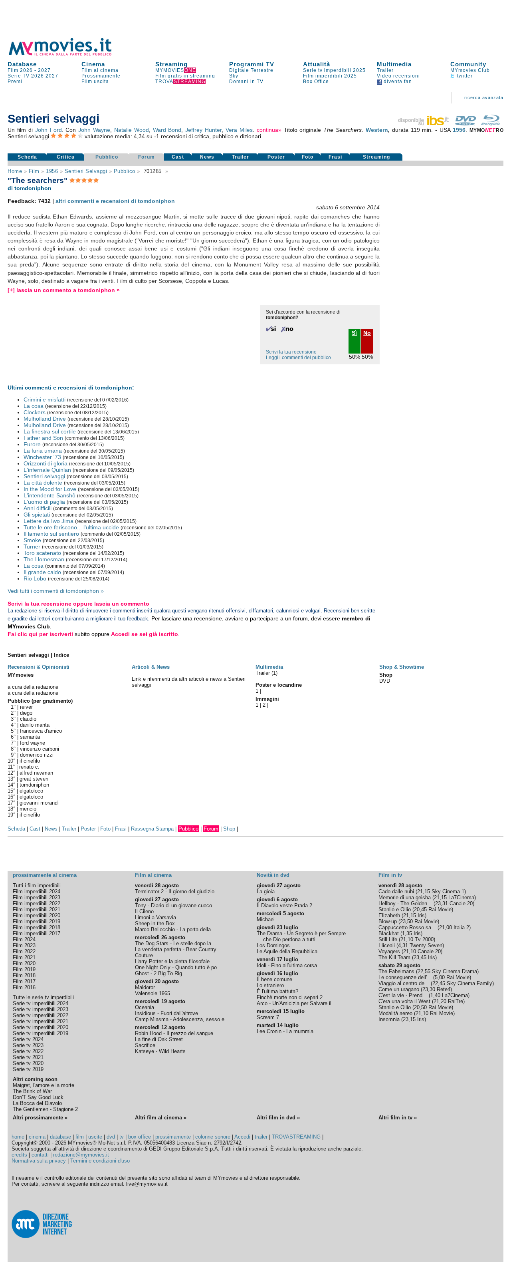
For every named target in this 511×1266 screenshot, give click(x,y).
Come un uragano (398, 989)
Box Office (316, 81)
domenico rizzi (36, 755)
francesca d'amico (41, 731)
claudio (28, 719)
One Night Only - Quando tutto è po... (178, 967)
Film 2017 (24, 981)
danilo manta (35, 725)
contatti (40, 1155)
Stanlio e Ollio (394, 909)
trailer (261, 1137)
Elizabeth (389, 915)
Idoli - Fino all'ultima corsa (287, 965)
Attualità (316, 64)
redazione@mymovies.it (81, 1155)
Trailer (385, 70)
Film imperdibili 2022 (36, 903)
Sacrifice (145, 1045)
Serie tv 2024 (28, 1039)
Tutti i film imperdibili (37, 885)
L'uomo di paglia (44, 502)
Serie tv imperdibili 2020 (40, 1027)
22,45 (438, 983)
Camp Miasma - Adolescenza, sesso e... (182, 1019)
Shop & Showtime (401, 667)
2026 (37, 76)
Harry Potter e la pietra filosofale (172, 961)
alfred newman (36, 773)
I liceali (386, 945)
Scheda (27, 157)
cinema (37, 1137)
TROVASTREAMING (296, 1137)
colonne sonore (212, 1137)
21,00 (445, 927)
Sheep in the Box (155, 923)
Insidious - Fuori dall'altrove (166, 1013)
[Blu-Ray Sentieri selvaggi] (490, 123)
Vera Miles (239, 130)
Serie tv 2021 (28, 1057)
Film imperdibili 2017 (36, 933)
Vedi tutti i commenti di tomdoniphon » (56, 591)
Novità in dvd (273, 875)
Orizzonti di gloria (45, 463)
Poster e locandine (279, 685)
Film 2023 (24, 945)
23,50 (406, 921)
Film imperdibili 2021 (36, 909)
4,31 (403, 945)
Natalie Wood (131, 130)
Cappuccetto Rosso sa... (407, 927)
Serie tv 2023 (28, 1045)
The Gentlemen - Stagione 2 (45, 1109)
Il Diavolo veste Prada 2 (284, 905)
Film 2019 (24, 969)
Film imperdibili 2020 (36, 915)
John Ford (48, 130)
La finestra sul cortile (50, 431)
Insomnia (389, 1019)
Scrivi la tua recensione (291, 352)
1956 (459, 130)
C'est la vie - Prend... (402, 995)
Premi (15, 81)
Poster (276, 157)
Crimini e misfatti (44, 399)
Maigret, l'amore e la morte (43, 1085)
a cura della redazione (33, 687)
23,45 (420, 957)
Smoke (32, 540)
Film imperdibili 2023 (36, 897)
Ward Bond (167, 130)
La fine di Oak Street (159, 1039)
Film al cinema (100, 70)
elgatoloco (31, 791)
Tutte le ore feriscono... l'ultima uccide (71, 527)
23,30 (428, 989)
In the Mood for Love (50, 489)
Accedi (242, 1137)
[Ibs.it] (424, 123)
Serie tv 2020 (28, 1063)
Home (15, 171)
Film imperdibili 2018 (36, 927)
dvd (111, 1137)
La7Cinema (461, 897)
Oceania (144, 1007)
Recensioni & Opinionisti (38, 667)
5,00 (440, 977)
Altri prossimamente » (40, 1118)
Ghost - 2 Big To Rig (158, 973)
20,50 (420, 1007)
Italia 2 (461, 927)
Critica (66, 157)
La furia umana (43, 450)
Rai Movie (440, 909)
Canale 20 (461, 903)
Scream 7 (268, 1017)
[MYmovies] (67, 54)
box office (139, 1137)
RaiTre (455, 1001)
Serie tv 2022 (28, 1051)
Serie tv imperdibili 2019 (40, 1033)
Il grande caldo (42, 572)
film (34, 171)
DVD (384, 681)
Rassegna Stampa (152, 829)
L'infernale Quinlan (47, 470)
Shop (229, 829)
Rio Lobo (35, 578)
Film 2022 (24, 951)
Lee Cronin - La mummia (285, 1031)
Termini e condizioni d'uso (100, 1161)
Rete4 (443, 989)
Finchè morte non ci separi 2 (290, 997)
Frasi (335, 157)
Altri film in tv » (397, 1118)
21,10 (406, 939)
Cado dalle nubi (396, 891)
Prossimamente (101, 76)
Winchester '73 (42, 457)
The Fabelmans (396, 971)
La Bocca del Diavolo (37, 1103)
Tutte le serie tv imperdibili (43, 997)
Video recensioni (398, 76)
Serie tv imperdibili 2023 (40, 1009)
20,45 (420, 909)
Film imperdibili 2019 (36, 921)
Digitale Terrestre (251, 70)
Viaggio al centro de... (403, 983)
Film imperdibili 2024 (36, 891)
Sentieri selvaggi (86, 171)
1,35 (407, 933)
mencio (28, 809)
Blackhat (388, 933)
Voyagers (389, 951)
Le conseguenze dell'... (405, 977)
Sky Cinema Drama (454, 971)
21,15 (423, 891)
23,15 (409, 1019)
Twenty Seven (426, 945)
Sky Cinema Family (469, 983)
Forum (146, 157)
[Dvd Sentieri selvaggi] (465, 123)
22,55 (424, 971)
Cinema (93, 64)
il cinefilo (30, 761)
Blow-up (387, 921)
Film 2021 (24, 957)
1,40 (435, 995)
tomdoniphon (34, 785)
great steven (34, 779)
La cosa (34, 406)
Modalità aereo (395, 1013)
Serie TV (19, 76)
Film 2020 (24, 963)
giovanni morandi (39, 803)
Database (22, 64)
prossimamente (173, 1137)
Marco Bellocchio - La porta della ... (176, 929)
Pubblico (106, 157)
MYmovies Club (470, 70)
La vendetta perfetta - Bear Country (175, 949)
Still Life (387, 939)
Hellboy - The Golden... (405, 903)
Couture (144, 955)
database (60, 1137)
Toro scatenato (42, 553)
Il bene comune (274, 979)
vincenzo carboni (39, 749)
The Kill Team (394, 957)
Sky (233, 76)
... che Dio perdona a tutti (286, 939)
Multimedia (394, 64)
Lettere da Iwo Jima (48, 521)
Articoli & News (151, 667)
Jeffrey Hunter (203, 130)
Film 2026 (20, 70)
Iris (421, 915)
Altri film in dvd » (278, 1118)
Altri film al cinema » (160, 1118)
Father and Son (43, 438)
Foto (307, 157)
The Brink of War (32, 1091)
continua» (269, 130)
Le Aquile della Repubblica (287, 951)
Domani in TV (246, 81)
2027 (44, 70)
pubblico (124, 171)
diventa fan (397, 81)
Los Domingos (273, 945)
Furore (32, 444)
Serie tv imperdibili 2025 (334, 70)
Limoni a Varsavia (155, 917)
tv (121, 1137)
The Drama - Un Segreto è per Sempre (301, 933)
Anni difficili (37, 508)
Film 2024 (24, 939)
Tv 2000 (424, 939)
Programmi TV (251, 64)
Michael (266, 919)
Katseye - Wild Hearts (160, 1051)
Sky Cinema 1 (448, 891)
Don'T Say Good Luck (38, 1097)
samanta (30, 737)
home (18, 1137)
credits (19, 1155)
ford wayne (32, 743)
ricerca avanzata (483, 97)
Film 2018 (24, 975)
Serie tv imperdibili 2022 (40, 1015)
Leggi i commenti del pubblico (298, 357)
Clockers (35, 412)
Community (468, 64)
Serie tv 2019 (28, 1069)
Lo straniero (270, 985)
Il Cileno (144, 911)
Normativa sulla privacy (39, 1161)
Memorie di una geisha (404, 897)
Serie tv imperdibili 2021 (40, 1021)
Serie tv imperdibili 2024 (40, 1003)
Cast (178, 157)
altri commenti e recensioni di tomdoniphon (115, 201)
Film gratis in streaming (185, 76)
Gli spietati (37, 514)
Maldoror (145, 987)
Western (377, 130)
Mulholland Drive (45, 418)
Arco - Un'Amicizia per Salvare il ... (297, 1003)
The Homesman (44, 559)
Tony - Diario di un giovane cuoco (173, 905)
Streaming (171, 64)
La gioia (266, 891)
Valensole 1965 (152, 993)
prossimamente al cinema (45, 875)
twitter (464, 76)
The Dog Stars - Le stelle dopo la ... (176, 943)
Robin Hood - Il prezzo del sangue (174, 1033)
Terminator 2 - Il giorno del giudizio (174, 891)
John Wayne (94, 130)
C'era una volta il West (404, 1001)
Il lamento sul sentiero (51, 534)
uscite (95, 1137)
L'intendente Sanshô (49, 495)
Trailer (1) (266, 673)
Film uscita (95, 81)
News (207, 157)
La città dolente (43, 482)
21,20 (440, 1001)
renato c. (29, 767)
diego (26, 713)
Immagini (267, 699)
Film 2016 (24, 987)
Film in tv (390, 875)
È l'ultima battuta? (277, 991)
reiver (26, 707)
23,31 (441, 903)
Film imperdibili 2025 (330, 76)
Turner (32, 546)
